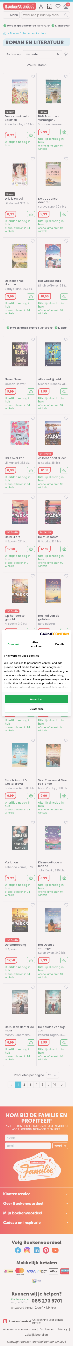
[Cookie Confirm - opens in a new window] (54, 633)
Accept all (36, 699)
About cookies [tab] (36, 644)
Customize (37, 708)
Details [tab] (59, 644)
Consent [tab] (13, 644)
